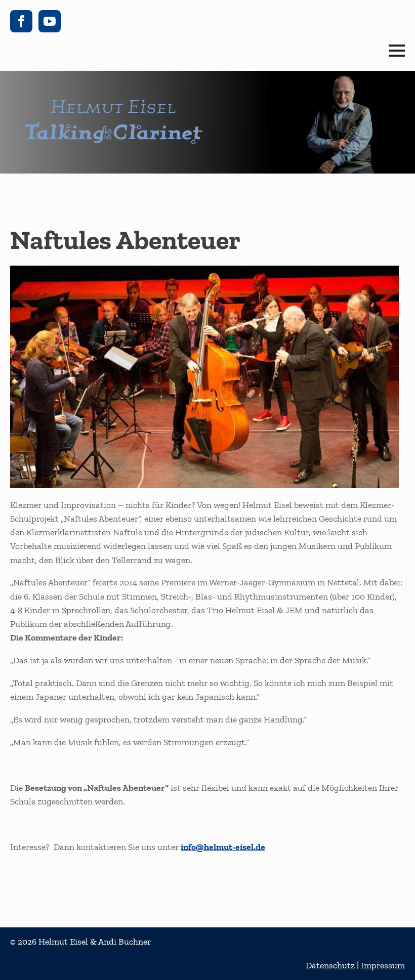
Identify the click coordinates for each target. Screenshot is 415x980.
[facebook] (21, 21)
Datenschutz (330, 965)
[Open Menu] (397, 50)
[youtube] (49, 21)
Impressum (383, 965)
